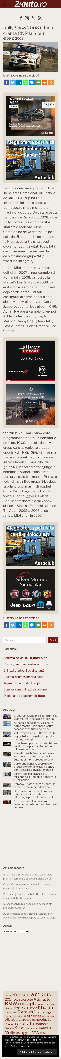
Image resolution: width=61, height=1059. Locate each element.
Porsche (27, 1020)
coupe (39, 1004)
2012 (35, 995)
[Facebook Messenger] (32, 82)
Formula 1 (26, 1011)
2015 (17, 999)
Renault (9, 1024)
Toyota (34, 1028)
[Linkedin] (19, 82)
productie (44, 1019)
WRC (43, 1033)
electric (19, 1007)
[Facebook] (6, 82)
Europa (32, 1008)
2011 (26, 995)
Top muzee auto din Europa (22, 683)
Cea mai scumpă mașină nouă (23, 677)
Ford (14, 1012)
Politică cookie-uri (20, 1046)
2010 (16, 995)
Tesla (27, 1028)
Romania (41, 1024)
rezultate (24, 1023)
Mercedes (32, 1016)
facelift (48, 1008)
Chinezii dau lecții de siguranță (24, 670)
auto (46, 999)
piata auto (18, 1020)
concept (26, 1003)
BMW (11, 1003)
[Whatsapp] (25, 82)
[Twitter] (13, 82)
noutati (50, 1016)
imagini (48, 1012)
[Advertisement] (30, 836)
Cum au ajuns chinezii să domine (25, 689)
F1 (40, 1007)
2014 (9, 999)
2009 (8, 995)
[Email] (38, 82)
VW (36, 1032)
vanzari (45, 1028)
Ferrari (8, 1012)
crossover (49, 1004)
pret (34, 1019)
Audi (38, 999)
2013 (46, 995)
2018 (30, 999)
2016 (23, 999)
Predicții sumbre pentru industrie (26, 664)
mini (44, 1017)
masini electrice (14, 1016)
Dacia (8, 1008)
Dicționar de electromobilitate (24, 695)
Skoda (9, 1028)
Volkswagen (18, 1032)
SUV (19, 1028)
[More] (51, 82)
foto (40, 1012)
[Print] (44, 82)
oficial (9, 1019)
